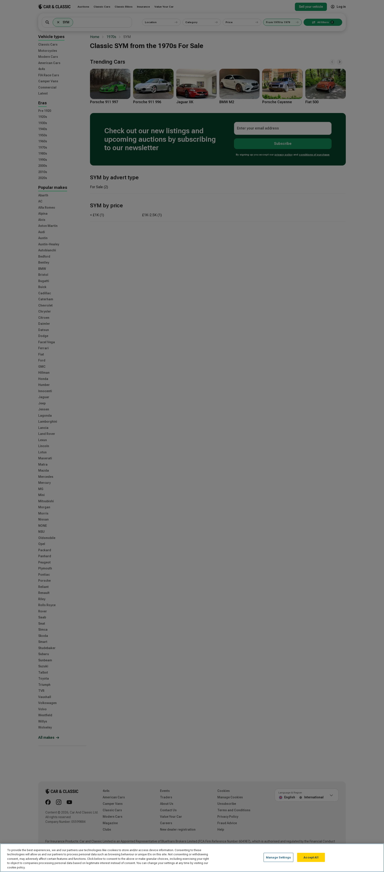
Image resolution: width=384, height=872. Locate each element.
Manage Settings (278, 857)
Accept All (311, 857)
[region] (192, 858)
